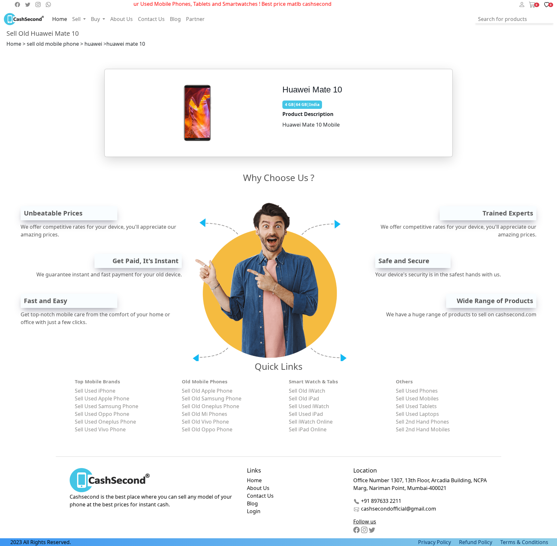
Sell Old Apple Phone (207, 390)
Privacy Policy (434, 542)
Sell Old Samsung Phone (211, 398)
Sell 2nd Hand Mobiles (423, 429)
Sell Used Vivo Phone (100, 429)
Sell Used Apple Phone (102, 398)
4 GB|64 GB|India (302, 104)
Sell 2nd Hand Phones (422, 421)
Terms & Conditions (524, 542)
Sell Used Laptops (417, 413)
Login (253, 511)
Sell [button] (77, 19)
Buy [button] (96, 19)
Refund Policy (475, 542)
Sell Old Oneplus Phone (210, 406)
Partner (195, 19)
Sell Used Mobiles (417, 398)
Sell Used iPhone (95, 390)
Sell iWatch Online (311, 421)
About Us (121, 19)
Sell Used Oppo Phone (102, 413)
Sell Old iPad (304, 398)
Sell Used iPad (306, 413)
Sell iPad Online (308, 429)
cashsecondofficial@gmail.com (398, 508)
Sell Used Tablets (416, 406)
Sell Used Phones (417, 390)
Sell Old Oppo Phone (207, 429)
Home (59, 19)
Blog (175, 19)
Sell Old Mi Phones (204, 413)
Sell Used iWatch (309, 406)
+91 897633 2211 (380, 500)
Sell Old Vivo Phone (205, 421)
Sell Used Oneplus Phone (105, 421)
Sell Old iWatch (307, 390)
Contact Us (151, 19)
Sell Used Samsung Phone (106, 406)
